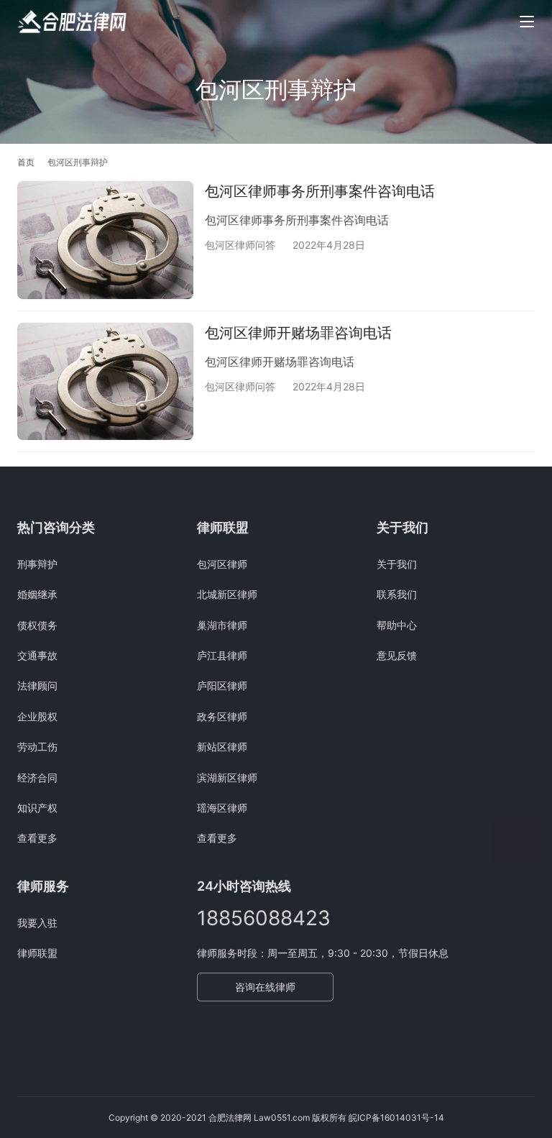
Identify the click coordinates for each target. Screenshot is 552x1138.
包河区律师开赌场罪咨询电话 (298, 332)
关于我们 (397, 564)
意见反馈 (397, 655)
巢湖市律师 (222, 625)
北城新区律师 (227, 594)
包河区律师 (222, 564)
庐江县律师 (222, 655)
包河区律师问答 (240, 245)
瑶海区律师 (222, 808)
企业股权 (37, 716)
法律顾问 (37, 685)
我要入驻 (37, 923)
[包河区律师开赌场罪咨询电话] (105, 381)
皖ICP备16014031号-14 (396, 1117)
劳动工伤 (37, 746)
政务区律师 (222, 716)
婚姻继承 (37, 594)
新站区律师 (222, 746)
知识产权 (37, 808)
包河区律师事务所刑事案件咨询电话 (320, 191)
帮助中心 (397, 625)
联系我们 (397, 594)
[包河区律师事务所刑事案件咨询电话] (105, 239)
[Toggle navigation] (527, 22)
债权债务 (37, 625)
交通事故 (37, 655)
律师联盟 (37, 953)
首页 (25, 162)
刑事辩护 (37, 564)
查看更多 (37, 838)
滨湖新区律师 (227, 777)
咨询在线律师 (265, 987)
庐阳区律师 (222, 685)
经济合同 (37, 777)
